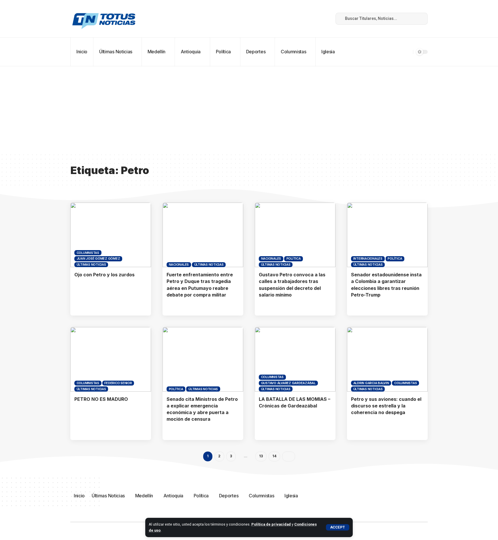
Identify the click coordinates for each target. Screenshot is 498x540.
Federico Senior (118, 383)
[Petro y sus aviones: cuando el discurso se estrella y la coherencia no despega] (387, 359)
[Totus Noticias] (104, 18)
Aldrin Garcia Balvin (371, 383)
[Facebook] (292, 18)
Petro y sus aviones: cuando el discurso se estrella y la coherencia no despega (386, 405)
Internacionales (367, 258)
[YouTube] (304, 18)
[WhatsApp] (323, 18)
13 (261, 456)
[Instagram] (311, 18)
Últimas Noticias (91, 265)
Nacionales (179, 265)
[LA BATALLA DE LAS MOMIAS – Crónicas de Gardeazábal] (295, 359)
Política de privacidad (271, 524)
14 (274, 456)
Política (293, 258)
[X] (298, 18)
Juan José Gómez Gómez (98, 258)
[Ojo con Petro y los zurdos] (110, 235)
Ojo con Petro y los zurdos (104, 274)
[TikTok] (317, 18)
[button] (337, 527)
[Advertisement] (249, 109)
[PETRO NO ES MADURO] (110, 359)
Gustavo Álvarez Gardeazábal (288, 383)
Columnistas (88, 253)
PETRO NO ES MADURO (101, 399)
